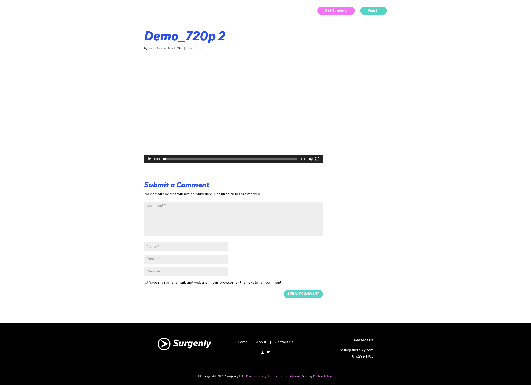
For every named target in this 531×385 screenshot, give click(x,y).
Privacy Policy (256, 376)
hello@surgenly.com (357, 350)
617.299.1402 (363, 357)
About (281, 11)
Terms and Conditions (284, 376)
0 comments (193, 48)
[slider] (230, 159)
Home (243, 342)
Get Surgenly (336, 11)
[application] (233, 113)
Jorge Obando (157, 48)
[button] (233, 112)
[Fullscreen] (317, 159)
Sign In (374, 11)
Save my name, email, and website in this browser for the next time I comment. (216, 283)
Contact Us (302, 11)
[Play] (149, 159)
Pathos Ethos (322, 376)
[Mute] (311, 159)
